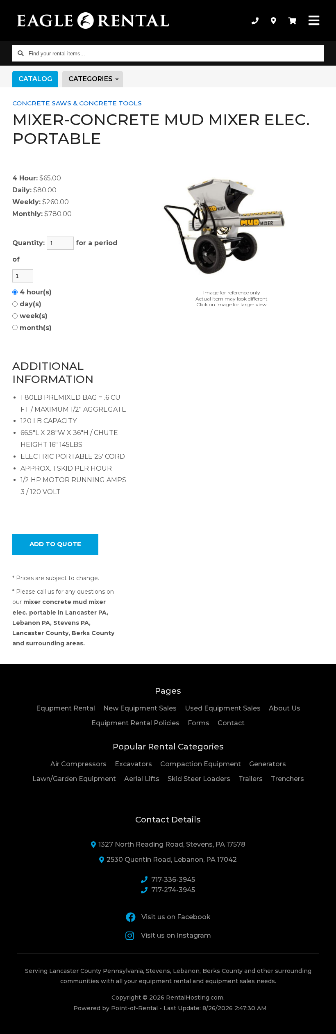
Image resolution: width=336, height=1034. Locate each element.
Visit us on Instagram (176, 935)
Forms (198, 723)
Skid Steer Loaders (199, 779)
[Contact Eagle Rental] (273, 20)
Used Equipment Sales (223, 708)
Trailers (250, 779)
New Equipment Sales (140, 708)
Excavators (133, 764)
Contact (231, 723)
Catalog (35, 79)
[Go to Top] (320, 1019)
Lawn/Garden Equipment (74, 779)
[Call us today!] (255, 20)
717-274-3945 (173, 890)
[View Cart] (292, 20)
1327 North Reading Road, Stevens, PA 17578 (171, 844)
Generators (267, 764)
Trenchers (287, 779)
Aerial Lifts (141, 779)
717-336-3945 (173, 880)
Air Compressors (78, 764)
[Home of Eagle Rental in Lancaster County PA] (93, 20)
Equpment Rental (65, 708)
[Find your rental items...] (20, 53)
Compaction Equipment (200, 764)
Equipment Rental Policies (135, 723)
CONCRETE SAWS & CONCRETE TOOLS (77, 103)
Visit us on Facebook (176, 917)
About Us (284, 708)
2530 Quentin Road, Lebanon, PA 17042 (172, 859)
